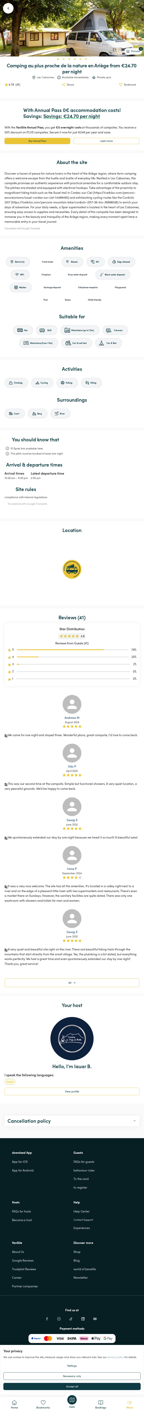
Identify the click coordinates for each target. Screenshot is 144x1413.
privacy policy (115, 1357)
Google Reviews (23, 1260)
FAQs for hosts (21, 1211)
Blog (77, 1260)
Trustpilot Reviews (24, 1269)
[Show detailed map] (72, 569)
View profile (72, 1091)
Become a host (22, 1220)
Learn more (106, 141)
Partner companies (25, 1286)
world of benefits (85, 1269)
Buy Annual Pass (37, 141)
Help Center (82, 1211)
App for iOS (20, 1162)
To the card (81, 1179)
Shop (77, 1252)
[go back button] (8, 8)
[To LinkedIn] (83, 1318)
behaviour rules (84, 1170)
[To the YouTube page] (95, 1318)
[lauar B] (72, 1038)
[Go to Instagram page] (59, 1318)
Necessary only (72, 1376)
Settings (72, 1365)
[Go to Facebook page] (47, 1318)
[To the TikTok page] (71, 1318)
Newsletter (81, 1277)
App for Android (23, 1170)
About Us (18, 1252)
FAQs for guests (84, 1162)
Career (16, 1277)
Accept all (72, 1386)
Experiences (82, 1228)
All (69, 982)
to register (80, 1187)
